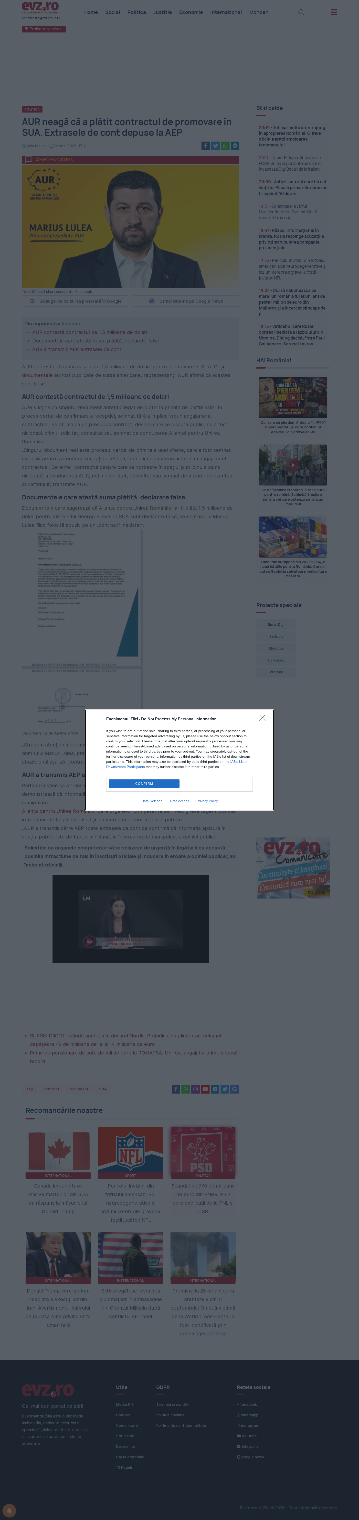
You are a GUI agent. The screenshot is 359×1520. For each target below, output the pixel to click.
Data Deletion (151, 801)
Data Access (179, 801)
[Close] (264, 719)
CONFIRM (144, 784)
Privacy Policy (207, 801)
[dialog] (179, 760)
